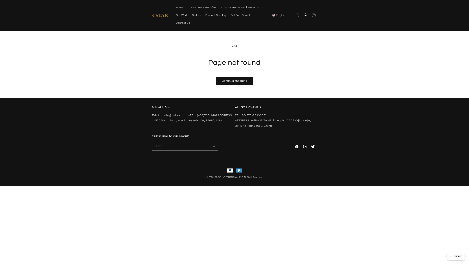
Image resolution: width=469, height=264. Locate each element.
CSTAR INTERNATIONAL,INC (229, 177)
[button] (241, 7)
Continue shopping (234, 81)
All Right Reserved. (253, 177)
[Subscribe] (214, 146)
